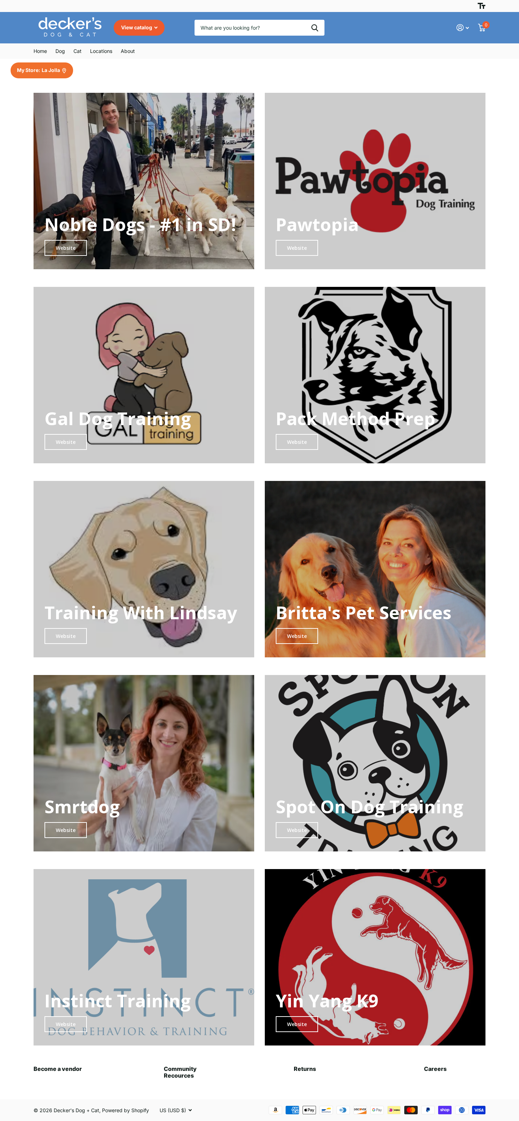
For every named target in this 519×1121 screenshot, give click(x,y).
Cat (77, 51)
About (128, 51)
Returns (305, 1068)
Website (66, 248)
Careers (435, 1068)
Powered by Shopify (125, 1110)
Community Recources (180, 1072)
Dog (60, 51)
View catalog (137, 27)
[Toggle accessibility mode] (481, 6)
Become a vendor (58, 1068)
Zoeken (314, 28)
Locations (101, 51)
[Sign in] (462, 28)
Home (40, 51)
